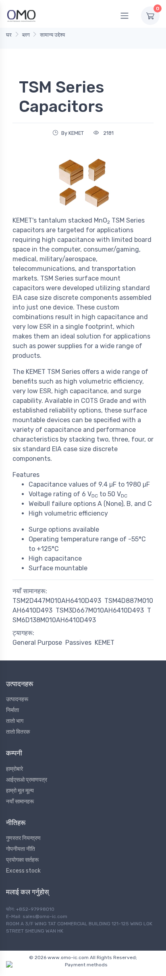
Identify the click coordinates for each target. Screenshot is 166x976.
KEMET (104, 642)
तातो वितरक (18, 731)
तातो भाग (14, 721)
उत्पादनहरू (17, 699)
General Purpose (37, 642)
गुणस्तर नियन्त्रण (23, 838)
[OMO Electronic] (21, 15)
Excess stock (23, 870)
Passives (78, 642)
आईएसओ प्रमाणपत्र (26, 779)
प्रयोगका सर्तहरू (22, 859)
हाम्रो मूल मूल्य (20, 790)
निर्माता (12, 710)
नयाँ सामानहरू (20, 801)
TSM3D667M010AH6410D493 (100, 610)
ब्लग (26, 35)
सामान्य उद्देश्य (52, 35)
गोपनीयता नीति (20, 849)
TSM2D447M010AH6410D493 (56, 601)
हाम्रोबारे (14, 769)
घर (9, 35)
